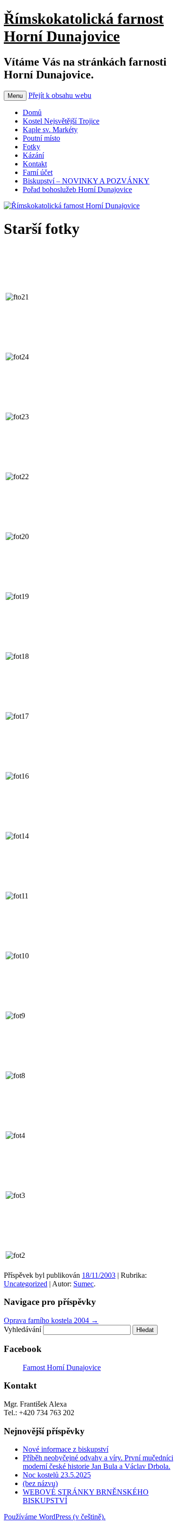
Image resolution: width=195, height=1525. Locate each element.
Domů (32, 112)
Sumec (83, 1284)
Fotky (31, 147)
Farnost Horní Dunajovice (62, 1367)
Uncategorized (25, 1284)
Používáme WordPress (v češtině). (55, 1517)
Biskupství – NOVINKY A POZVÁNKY (86, 181)
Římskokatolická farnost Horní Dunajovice (84, 27)
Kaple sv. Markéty (50, 129)
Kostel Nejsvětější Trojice (61, 121)
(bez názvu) (40, 1483)
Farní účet (38, 172)
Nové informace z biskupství (65, 1449)
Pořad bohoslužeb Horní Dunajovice (77, 189)
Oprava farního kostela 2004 (51, 1320)
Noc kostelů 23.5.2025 (57, 1475)
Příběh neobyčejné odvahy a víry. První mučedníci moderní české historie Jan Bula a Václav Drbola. (98, 1462)
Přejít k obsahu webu (59, 95)
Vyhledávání (22, 1329)
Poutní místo (41, 138)
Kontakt (35, 164)
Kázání (33, 155)
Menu (15, 95)
